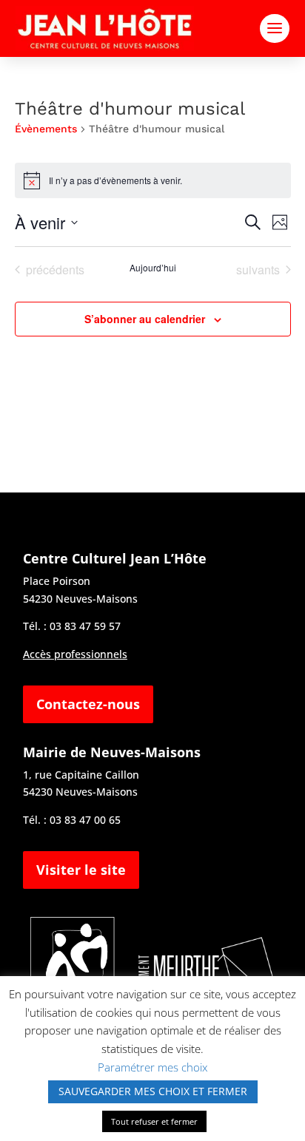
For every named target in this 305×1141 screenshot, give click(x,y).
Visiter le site (81, 869)
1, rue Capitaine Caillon (81, 775)
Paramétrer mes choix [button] (152, 1067)
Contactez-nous (88, 704)
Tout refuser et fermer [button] (154, 1121)
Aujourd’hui (153, 268)
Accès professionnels (75, 654)
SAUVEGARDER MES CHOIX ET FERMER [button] (152, 1091)
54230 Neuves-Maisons (80, 599)
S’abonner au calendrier (144, 318)
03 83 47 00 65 (85, 820)
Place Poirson (56, 581)
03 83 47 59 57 (85, 626)
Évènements (46, 129)
